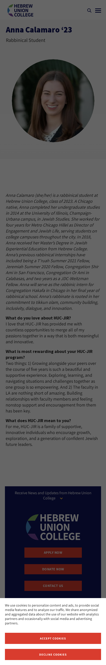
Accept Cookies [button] (53, 638)
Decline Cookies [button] (53, 654)
